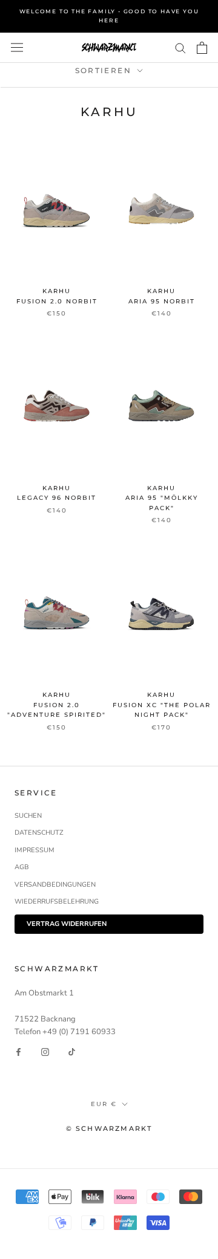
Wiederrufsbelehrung (57, 901)
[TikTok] (72, 1051)
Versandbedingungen (55, 884)
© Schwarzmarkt (109, 1128)
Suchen (28, 815)
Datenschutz (39, 832)
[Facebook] (18, 1051)
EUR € (104, 1104)
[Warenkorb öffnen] (202, 48)
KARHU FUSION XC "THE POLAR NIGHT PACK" (162, 705)
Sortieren (105, 70)
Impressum (34, 850)
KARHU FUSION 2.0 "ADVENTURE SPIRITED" (56, 705)
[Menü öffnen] (17, 47)
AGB (22, 867)
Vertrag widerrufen (67, 923)
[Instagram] (45, 1051)
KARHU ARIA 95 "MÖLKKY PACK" (161, 498)
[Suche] (180, 47)
